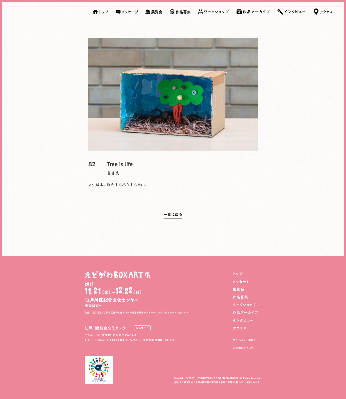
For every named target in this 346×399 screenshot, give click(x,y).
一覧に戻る (173, 215)
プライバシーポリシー (245, 340)
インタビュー (243, 320)
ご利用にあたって (243, 348)
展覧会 (239, 289)
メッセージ (241, 281)
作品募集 (240, 297)
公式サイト (142, 328)
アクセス (240, 328)
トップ (238, 273)
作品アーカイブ (245, 312)
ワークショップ (244, 304)
